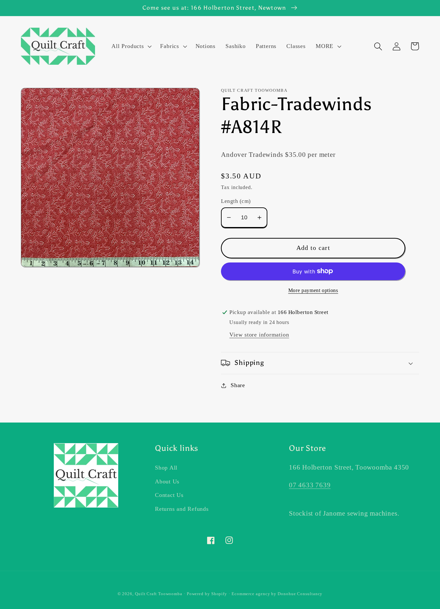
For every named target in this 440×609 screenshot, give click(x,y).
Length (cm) (236, 201)
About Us (167, 481)
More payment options (313, 290)
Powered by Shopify (207, 593)
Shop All (166, 467)
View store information (259, 334)
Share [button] (238, 385)
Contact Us (169, 495)
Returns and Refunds (182, 509)
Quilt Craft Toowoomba (158, 593)
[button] (131, 46)
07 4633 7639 (309, 485)
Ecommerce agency (251, 593)
